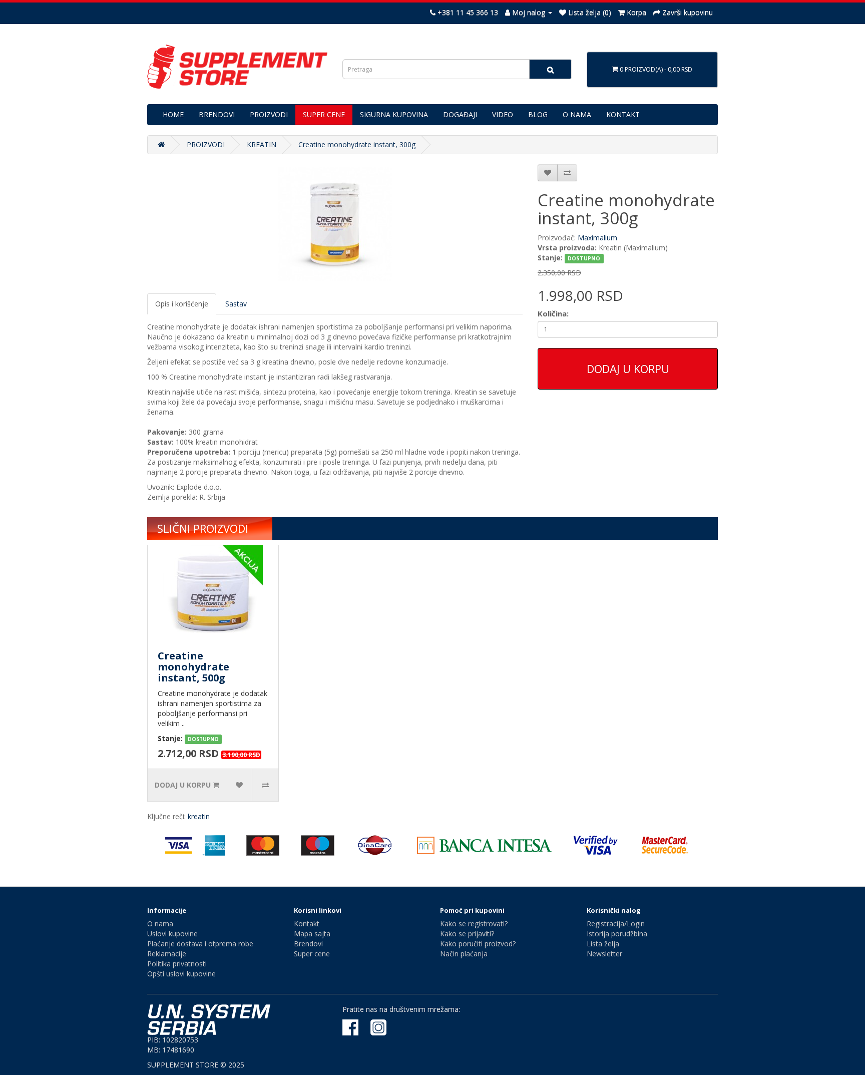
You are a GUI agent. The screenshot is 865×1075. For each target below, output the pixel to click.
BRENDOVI (217, 114)
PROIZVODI (269, 114)
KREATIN (261, 144)
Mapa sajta (312, 933)
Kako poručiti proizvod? (478, 943)
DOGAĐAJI (460, 114)
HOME (173, 114)
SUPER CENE (324, 114)
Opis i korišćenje (181, 303)
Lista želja (603, 943)
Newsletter (604, 953)
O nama (160, 923)
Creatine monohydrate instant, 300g (356, 144)
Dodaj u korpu (628, 368)
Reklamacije (166, 953)
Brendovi (308, 943)
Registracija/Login (616, 923)
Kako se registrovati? (474, 923)
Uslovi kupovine (172, 933)
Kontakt (306, 923)
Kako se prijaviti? (467, 933)
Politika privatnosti (177, 963)
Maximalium (597, 237)
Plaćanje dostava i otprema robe (200, 943)
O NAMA (577, 114)
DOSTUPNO (584, 258)
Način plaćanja (464, 953)
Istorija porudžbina (617, 933)
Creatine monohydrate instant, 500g (193, 666)
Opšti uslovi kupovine (181, 973)
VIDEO (502, 114)
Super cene (312, 953)
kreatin (199, 816)
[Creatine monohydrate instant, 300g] (335, 223)
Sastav (236, 303)
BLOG (538, 114)
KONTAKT (623, 114)
